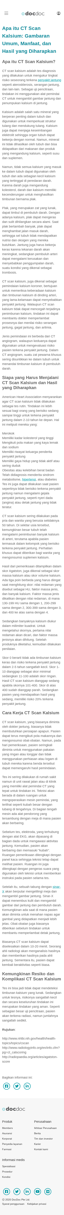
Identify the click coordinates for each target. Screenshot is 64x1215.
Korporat (7, 1138)
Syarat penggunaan (13, 1203)
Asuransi (7, 1133)
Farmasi (6, 1149)
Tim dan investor (43, 1138)
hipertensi (29, 479)
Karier (37, 1144)
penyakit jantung (49, 80)
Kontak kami (41, 1149)
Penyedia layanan (12, 1144)
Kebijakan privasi (36, 1203)
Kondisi (6, 1176)
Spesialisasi (8, 1166)
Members (7, 1128)
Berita (37, 1133)
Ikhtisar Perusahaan (45, 1128)
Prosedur (7, 1171)
